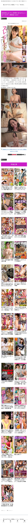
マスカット (4, 18)
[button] (25, 300)
